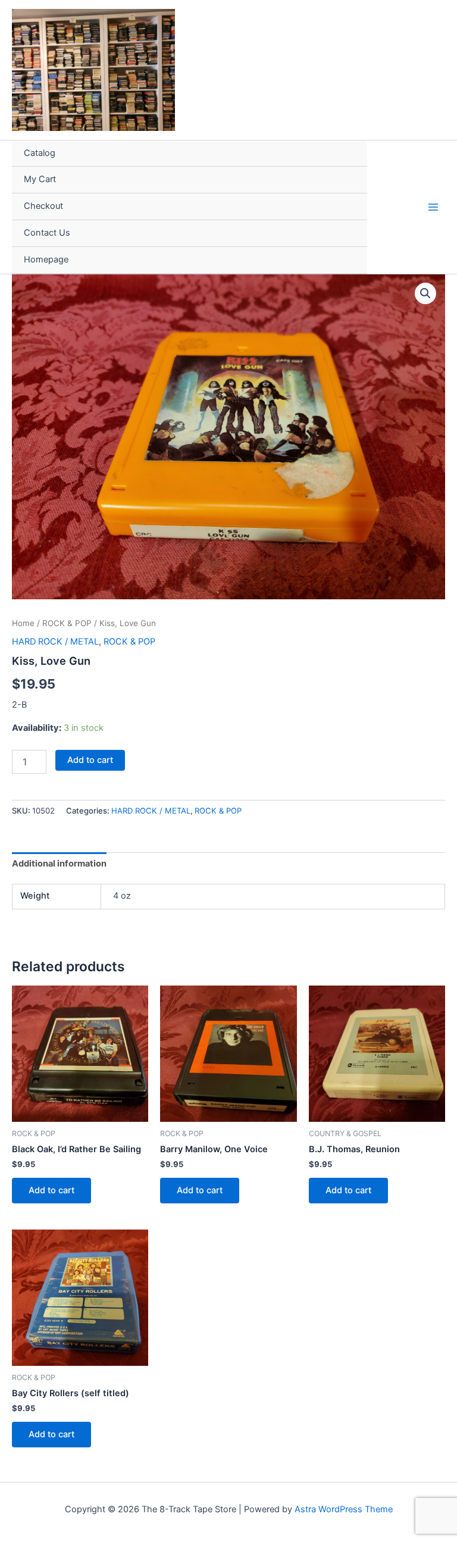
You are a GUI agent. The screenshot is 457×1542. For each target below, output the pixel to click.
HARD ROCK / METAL (55, 641)
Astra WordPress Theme (344, 1509)
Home (23, 623)
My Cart (40, 179)
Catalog (39, 153)
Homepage (46, 259)
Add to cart (90, 760)
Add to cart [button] (51, 1190)
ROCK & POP (67, 623)
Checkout (43, 206)
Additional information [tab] (59, 863)
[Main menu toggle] (433, 206)
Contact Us (47, 232)
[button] (425, 293)
